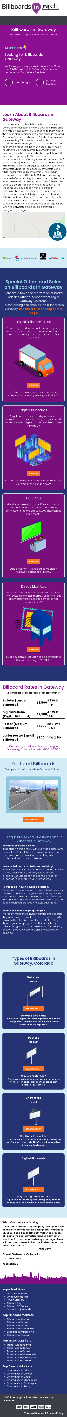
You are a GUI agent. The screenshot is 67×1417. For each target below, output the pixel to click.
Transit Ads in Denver (19, 1348)
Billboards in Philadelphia (20, 1331)
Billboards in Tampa (18, 1335)
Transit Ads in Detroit (18, 1351)
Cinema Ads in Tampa (19, 1386)
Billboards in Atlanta (18, 1319)
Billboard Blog (14, 1303)
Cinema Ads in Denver (19, 1373)
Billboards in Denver (18, 1322)
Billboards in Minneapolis (20, 1328)
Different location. (51, 82)
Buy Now (33, 385)
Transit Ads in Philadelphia (21, 1357)
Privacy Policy (55, 1413)
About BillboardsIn (17, 1293)
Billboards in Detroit (17, 1325)
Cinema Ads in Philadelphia (22, 1383)
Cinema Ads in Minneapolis (22, 1380)
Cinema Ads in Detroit (19, 1376)
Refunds (26, 1309)
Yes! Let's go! (22, 82)
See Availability (33, 819)
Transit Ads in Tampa (19, 1360)
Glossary (19, 1299)
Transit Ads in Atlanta (19, 1344)
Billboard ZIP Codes (17, 1306)
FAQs (9, 1299)
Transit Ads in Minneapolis (21, 1354)
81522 (19, 1258)
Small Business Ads (17, 1296)
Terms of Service (34, 1413)
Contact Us (13, 1309)
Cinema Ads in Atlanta (19, 1370)
